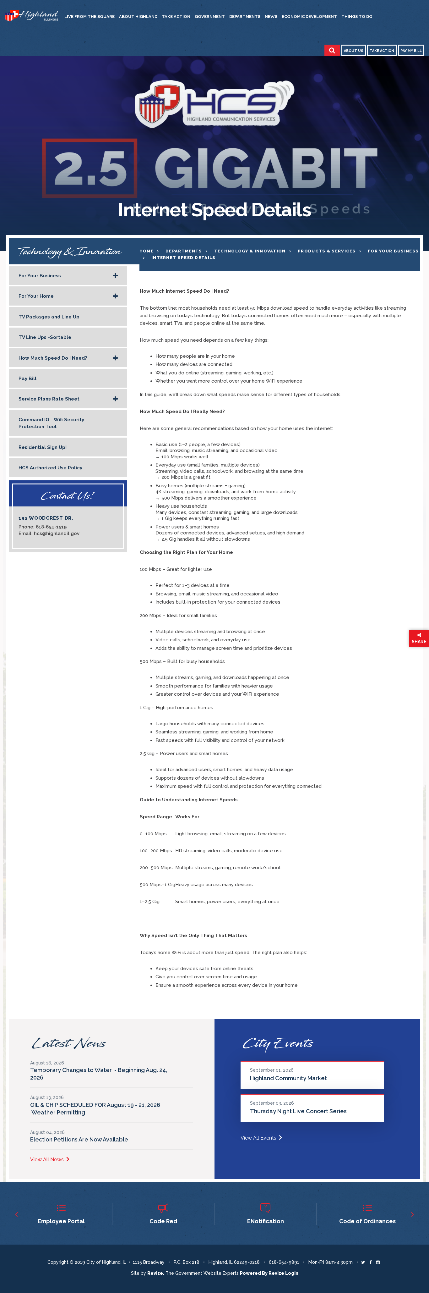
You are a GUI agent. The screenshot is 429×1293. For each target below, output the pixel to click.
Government (210, 16)
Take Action (176, 16)
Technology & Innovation (250, 251)
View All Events (258, 1138)
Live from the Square (89, 16)
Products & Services (327, 251)
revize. (155, 1273)
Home (146, 251)
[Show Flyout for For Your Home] (115, 296)
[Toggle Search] (332, 50)
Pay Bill (27, 378)
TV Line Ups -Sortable (45, 337)
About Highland (138, 16)
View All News (47, 1160)
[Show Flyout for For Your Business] (115, 276)
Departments (244, 16)
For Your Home (36, 296)
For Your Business (40, 276)
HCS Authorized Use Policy (50, 468)
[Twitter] (363, 1262)
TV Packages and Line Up (49, 317)
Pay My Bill (411, 51)
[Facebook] (370, 1262)
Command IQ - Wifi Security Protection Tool (51, 423)
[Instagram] (378, 1262)
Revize (276, 1273)
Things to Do (356, 16)
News (271, 16)
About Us (353, 51)
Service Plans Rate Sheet (49, 399)
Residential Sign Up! (43, 447)
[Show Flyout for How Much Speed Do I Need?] (115, 358)
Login (291, 1273)
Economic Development (309, 16)
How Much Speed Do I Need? (53, 358)
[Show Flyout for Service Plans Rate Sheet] (115, 399)
